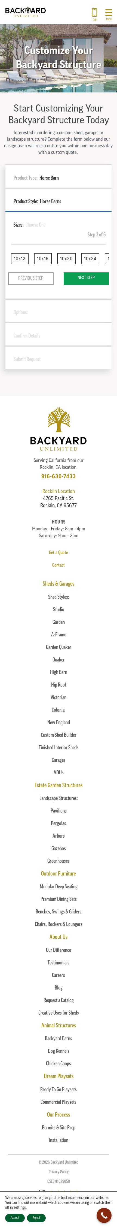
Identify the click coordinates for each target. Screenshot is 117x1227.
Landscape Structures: (58, 798)
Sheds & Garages (58, 584)
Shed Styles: (58, 597)
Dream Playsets (58, 1076)
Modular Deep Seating (59, 887)
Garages (59, 760)
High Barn (58, 672)
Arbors (59, 836)
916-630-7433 (58, 477)
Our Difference (58, 950)
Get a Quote (58, 553)
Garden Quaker (58, 647)
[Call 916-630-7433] (94, 10)
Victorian (58, 697)
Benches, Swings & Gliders (58, 912)
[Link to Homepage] (25, 16)
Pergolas (58, 823)
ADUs (59, 773)
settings (20, 1208)
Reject (36, 1218)
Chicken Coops (58, 1064)
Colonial (59, 710)
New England (58, 723)
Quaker (59, 660)
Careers (58, 975)
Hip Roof (58, 685)
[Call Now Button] (104, 1215)
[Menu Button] (109, 10)
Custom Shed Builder (58, 735)
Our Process (58, 1115)
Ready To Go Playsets (58, 1090)
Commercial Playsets (58, 1102)
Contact (58, 565)
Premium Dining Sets (59, 899)
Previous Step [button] (30, 278)
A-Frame (58, 635)
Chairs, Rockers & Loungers (58, 924)
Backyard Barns (58, 1039)
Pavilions (59, 811)
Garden (59, 622)
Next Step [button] (86, 278)
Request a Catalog (59, 1000)
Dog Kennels (58, 1051)
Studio (58, 610)
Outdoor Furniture (58, 874)
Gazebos (58, 849)
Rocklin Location (58, 491)
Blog (59, 988)
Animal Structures (58, 1026)
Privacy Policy (59, 1172)
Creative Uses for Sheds (58, 1013)
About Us (58, 937)
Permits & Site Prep (58, 1128)
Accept (15, 1218)
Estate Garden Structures (58, 786)
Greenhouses (58, 861)
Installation (58, 1140)
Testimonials (58, 963)
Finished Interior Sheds (59, 748)
